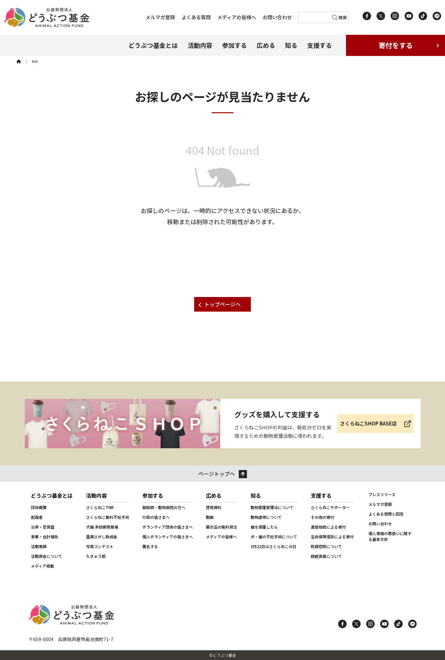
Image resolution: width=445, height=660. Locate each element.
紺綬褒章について (326, 556)
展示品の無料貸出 (221, 527)
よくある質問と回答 (386, 514)
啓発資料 (214, 507)
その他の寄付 (322, 517)
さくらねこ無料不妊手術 (107, 517)
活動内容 (200, 45)
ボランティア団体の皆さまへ (167, 527)
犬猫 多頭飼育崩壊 (102, 527)
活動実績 (39, 546)
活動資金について (46, 556)
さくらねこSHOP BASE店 (368, 423)
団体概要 (39, 507)
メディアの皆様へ (236, 17)
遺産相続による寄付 (328, 527)
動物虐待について (266, 517)
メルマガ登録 (160, 17)
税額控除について (326, 546)
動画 (210, 517)
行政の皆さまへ (156, 517)
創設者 (37, 517)
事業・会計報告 (44, 536)
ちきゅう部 (96, 556)
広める (266, 45)
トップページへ (222, 304)
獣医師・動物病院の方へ (163, 507)
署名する (150, 546)
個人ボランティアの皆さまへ (167, 536)
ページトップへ (216, 474)
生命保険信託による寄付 (332, 536)
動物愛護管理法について (272, 507)
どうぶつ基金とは (153, 45)
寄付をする (396, 45)
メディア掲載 (42, 566)
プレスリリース (381, 494)
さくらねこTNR (100, 507)
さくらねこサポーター (330, 507)
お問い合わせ (277, 17)
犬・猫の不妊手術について (274, 536)
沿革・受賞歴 (42, 527)
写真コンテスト (99, 546)
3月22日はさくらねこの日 (273, 546)
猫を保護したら (264, 527)
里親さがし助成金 (101, 536)
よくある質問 (196, 17)
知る (291, 45)
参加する (234, 45)
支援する (319, 45)
